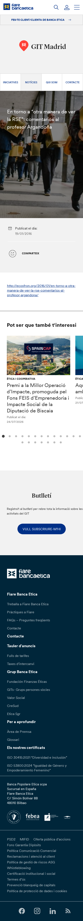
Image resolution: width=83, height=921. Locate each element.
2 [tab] (9, 435)
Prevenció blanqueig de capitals (31, 885)
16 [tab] (34, 442)
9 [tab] (53, 435)
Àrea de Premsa (19, 731)
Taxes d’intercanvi (20, 664)
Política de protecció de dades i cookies (37, 891)
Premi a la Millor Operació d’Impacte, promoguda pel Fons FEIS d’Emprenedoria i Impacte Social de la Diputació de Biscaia (38, 398)
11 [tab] (66, 435)
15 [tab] (28, 442)
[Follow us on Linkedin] (52, 911)
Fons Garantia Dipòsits (24, 845)
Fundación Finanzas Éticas (27, 681)
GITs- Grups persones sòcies (28, 689)
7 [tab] (41, 435)
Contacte (73, 82)
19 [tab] (53, 442)
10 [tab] (60, 435)
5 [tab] (28, 435)
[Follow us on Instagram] (37, 911)
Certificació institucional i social (31, 873)
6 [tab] (34, 435)
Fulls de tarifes (18, 656)
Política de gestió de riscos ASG (31, 862)
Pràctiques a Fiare (20, 612)
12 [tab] (72, 435)
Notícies (31, 82)
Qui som (51, 82)
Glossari (13, 739)
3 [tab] (15, 435)
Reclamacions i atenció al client (31, 856)
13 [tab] (79, 435)
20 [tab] (60, 442)
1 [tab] (2, 435)
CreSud (13, 706)
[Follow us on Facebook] (21, 911)
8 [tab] (47, 435)
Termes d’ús (16, 879)
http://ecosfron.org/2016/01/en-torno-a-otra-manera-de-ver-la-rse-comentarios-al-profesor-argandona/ (41, 290)
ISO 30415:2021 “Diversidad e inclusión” (37, 757)
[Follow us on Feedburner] (68, 911)
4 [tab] (21, 435)
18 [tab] (47, 442)
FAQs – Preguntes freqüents (28, 620)
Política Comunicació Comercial (31, 851)
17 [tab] (41, 442)
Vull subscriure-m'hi (42, 529)
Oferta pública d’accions (51, 839)
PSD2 (11, 839)
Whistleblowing (19, 868)
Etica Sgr (13, 714)
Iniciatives (10, 82)
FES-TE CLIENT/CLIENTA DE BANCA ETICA (38, 19)
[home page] (18, 6)
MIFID (24, 839)
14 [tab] (21, 442)
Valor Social (16, 698)
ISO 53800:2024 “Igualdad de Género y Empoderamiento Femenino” (37, 767)
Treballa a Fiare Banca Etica (28, 604)
